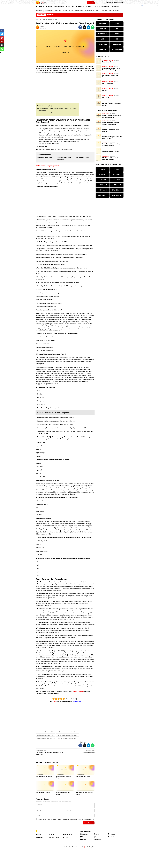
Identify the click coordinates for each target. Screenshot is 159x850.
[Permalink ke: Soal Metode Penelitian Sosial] (65, 786)
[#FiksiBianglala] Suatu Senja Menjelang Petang (111, 116)
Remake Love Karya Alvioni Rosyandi (111, 130)
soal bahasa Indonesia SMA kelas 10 (67, 735)
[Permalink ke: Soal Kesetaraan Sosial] (85, 770)
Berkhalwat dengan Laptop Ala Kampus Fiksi (112, 137)
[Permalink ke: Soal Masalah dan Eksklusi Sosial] (85, 786)
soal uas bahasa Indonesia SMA (46, 738)
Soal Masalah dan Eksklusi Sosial (84, 793)
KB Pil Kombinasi (107, 83)
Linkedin (112, 837)
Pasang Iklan (67, 834)
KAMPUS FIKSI (105, 113)
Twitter (98, 834)
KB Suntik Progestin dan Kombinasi (110, 76)
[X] (2, 45)
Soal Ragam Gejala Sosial (44, 157)
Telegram (98, 839)
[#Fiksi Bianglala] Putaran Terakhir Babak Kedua (110, 123)
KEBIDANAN (105, 60)
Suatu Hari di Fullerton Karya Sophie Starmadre (111, 144)
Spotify (84, 839)
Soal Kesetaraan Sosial (82, 157)
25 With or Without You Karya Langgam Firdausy (111, 158)
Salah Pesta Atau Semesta (110, 151)
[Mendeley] (2, 41)
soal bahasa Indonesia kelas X (45, 735)
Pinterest (112, 834)
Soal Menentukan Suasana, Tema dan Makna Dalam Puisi (49, 752)
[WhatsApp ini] (92, 27)
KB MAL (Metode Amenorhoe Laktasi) (111, 104)
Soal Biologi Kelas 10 (88, 751)
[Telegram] (2, 34)
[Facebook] (2, 30)
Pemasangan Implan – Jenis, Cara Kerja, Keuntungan (111, 69)
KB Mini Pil (105, 90)
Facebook (85, 834)
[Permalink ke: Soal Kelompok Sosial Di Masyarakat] (65, 770)
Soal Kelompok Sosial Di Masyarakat (63, 777)
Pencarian (91, 3)
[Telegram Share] (88, 27)
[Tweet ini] (84, 27)
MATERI (111, 60)
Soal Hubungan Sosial (43, 792)
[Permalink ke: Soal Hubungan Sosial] (45, 786)
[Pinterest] (2, 38)
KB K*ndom (106, 97)
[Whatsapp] (2, 49)
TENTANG (38, 834)
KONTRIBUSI (39, 837)
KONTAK (51, 834)
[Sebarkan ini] (80, 27)
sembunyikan (47, 106)
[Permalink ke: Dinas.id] (37, 27)
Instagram (98, 837)
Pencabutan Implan (108, 62)
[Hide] (0, 52)
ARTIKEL (65, 837)
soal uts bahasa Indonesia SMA (67, 738)
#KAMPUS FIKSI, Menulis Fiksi (107, 110)
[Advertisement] (65, 87)
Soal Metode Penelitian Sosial (63, 793)
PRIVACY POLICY (54, 837)
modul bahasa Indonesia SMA (45, 732)
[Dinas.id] (42, 2)
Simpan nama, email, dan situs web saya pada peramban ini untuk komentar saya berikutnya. (66, 819)
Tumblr (84, 837)
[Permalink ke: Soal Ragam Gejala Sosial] (45, 770)
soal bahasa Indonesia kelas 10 (66, 732)
